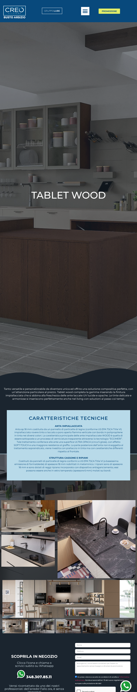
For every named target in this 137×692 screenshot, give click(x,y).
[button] (85, 11)
